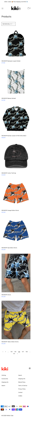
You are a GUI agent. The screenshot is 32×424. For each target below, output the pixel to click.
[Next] (17, 353)
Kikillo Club (10, 415)
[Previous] (3, 351)
